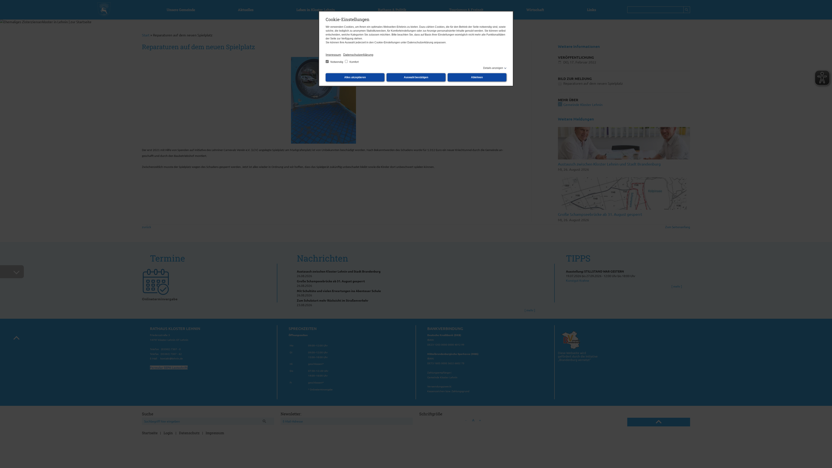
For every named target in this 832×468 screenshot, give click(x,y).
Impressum (333, 54)
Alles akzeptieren (355, 77)
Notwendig (337, 61)
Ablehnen (477, 77)
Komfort (354, 61)
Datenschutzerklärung (358, 54)
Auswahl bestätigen (416, 77)
